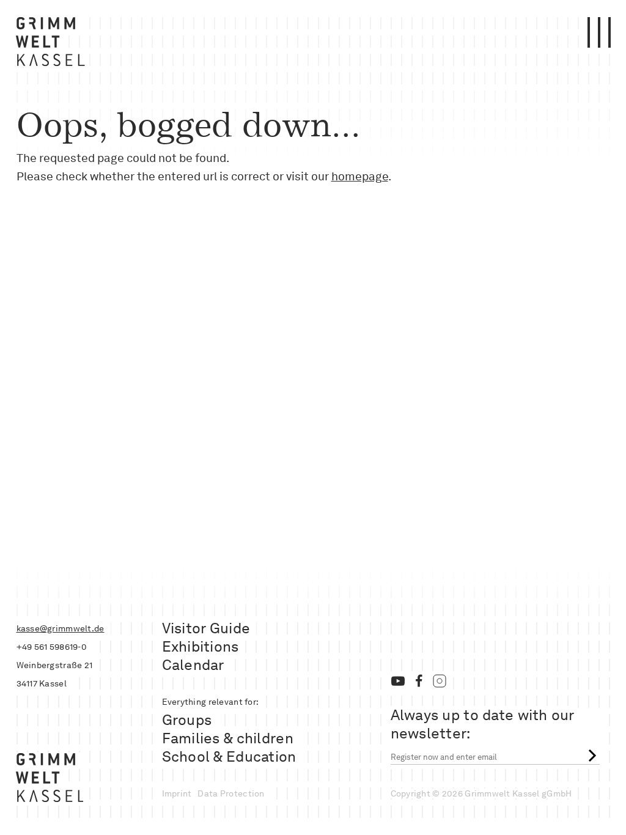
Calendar (193, 665)
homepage (359, 176)
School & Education (229, 756)
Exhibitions (200, 646)
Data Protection (230, 793)
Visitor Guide (206, 628)
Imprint (177, 793)
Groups (187, 720)
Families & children (227, 738)
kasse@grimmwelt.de (61, 628)
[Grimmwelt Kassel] (53, 44)
